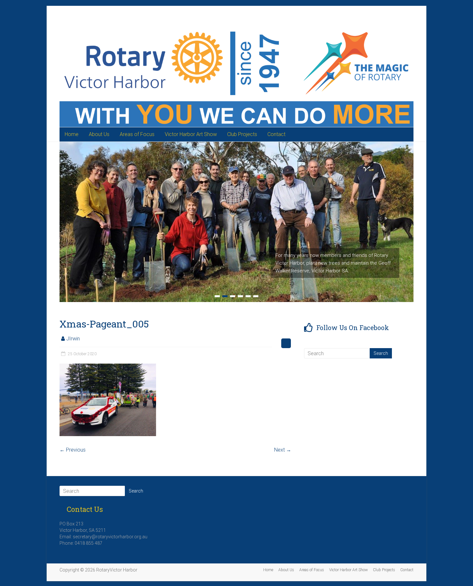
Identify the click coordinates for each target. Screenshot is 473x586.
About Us (99, 134)
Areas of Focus (137, 134)
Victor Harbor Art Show (191, 134)
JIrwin (73, 339)
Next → (282, 450)
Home (72, 134)
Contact (276, 134)
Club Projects (242, 134)
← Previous (73, 450)
